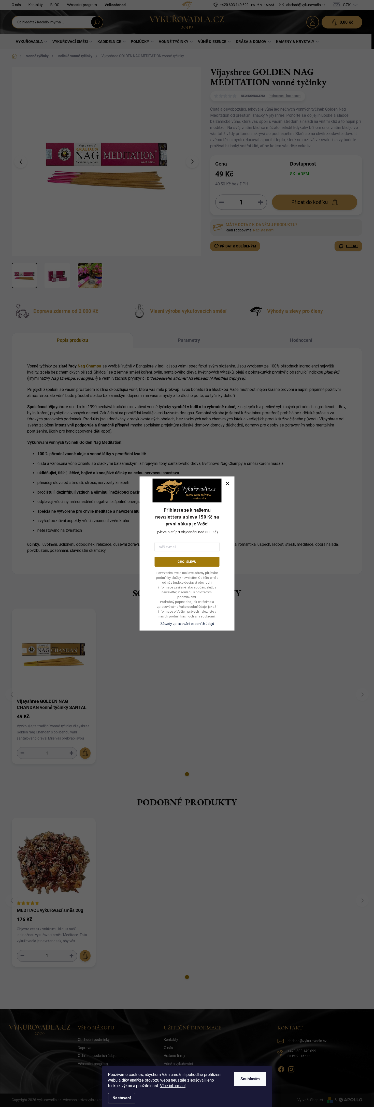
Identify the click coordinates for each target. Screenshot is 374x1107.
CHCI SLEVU (187, 562)
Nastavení (121, 1098)
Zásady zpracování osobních (187, 623)
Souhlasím (250, 1078)
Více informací (172, 1085)
